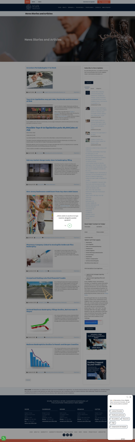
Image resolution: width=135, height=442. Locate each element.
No (65, 225)
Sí (69, 225)
